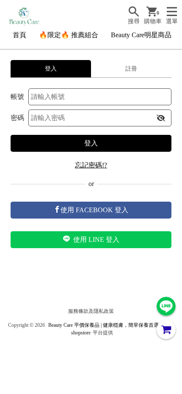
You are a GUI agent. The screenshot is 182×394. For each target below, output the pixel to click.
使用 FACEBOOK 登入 (94, 209)
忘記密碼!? (91, 165)
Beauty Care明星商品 (141, 34)
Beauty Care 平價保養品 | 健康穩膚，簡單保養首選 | (104, 325)
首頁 (19, 34)
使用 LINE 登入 (95, 239)
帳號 (17, 96)
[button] (161, 118)
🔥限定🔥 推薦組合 (68, 34)
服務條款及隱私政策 (91, 311)
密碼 (17, 117)
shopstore (81, 333)
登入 (91, 143)
